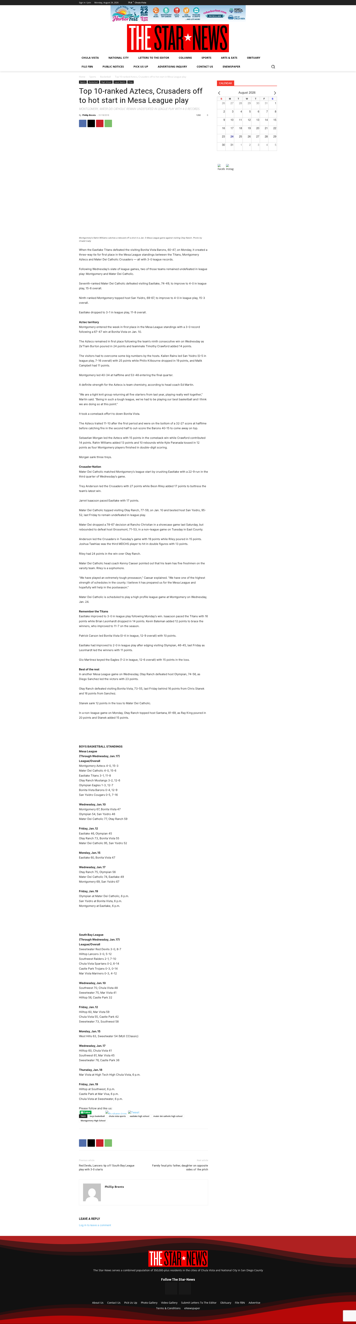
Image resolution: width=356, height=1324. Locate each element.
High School (106, 82)
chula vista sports (117, 1116)
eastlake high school (139, 1116)
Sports (92, 76)
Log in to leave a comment (95, 1225)
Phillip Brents (89, 115)
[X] (91, 123)
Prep (130, 82)
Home (82, 76)
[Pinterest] (99, 123)
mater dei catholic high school (167, 1116)
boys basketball (97, 1116)
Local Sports (120, 82)
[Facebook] (82, 123)
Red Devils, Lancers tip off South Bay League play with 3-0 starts (106, 1167)
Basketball (105, 76)
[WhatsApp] (108, 123)
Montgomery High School (93, 1120)
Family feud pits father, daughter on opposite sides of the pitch (180, 1167)
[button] (273, 67)
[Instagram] (185, 1288)
